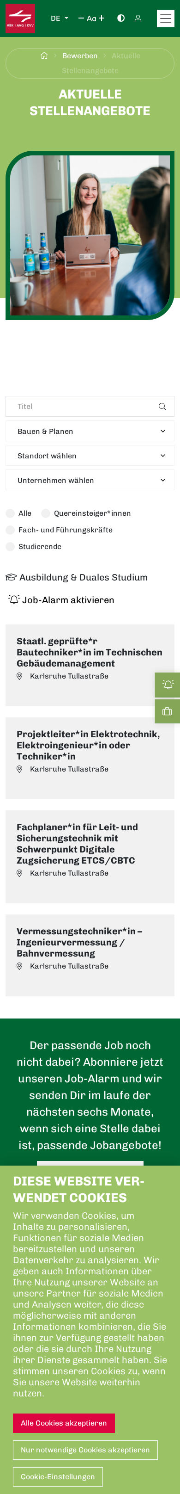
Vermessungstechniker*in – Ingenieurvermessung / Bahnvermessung (79, 942)
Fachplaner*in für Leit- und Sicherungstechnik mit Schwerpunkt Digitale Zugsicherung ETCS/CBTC (77, 843)
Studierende (39, 546)
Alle (24, 513)
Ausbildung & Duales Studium (82, 577)
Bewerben (81, 55)
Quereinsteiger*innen (92, 513)
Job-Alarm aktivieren (67, 599)
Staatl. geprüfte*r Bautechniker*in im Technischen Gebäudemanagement (89, 652)
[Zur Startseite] (44, 55)
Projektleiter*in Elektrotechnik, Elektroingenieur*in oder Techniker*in (88, 745)
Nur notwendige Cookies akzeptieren (85, 1449)
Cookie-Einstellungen (58, 1476)
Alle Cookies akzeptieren (64, 1423)
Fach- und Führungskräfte (65, 529)
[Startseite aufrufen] (20, 18)
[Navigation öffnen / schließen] (165, 18)
